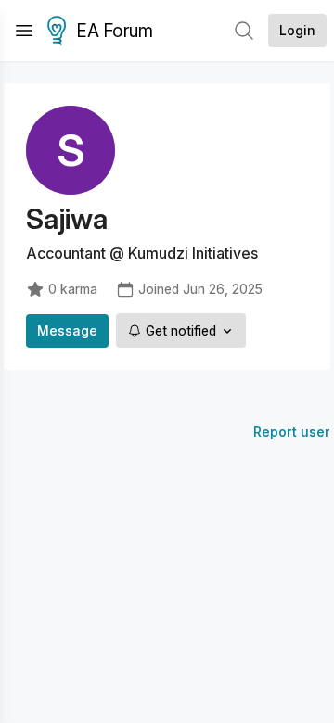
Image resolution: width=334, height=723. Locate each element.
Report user (291, 431)
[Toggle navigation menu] (24, 30)
